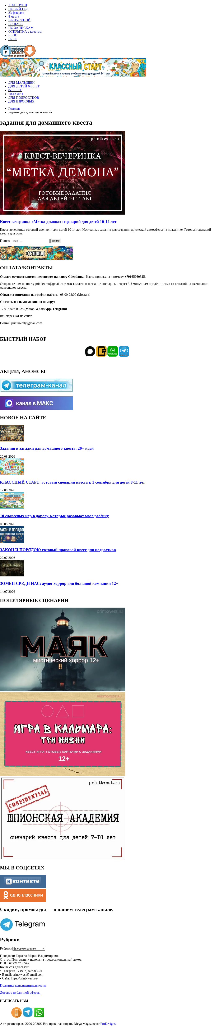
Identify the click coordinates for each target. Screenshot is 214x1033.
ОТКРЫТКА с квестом (25, 31)
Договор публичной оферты (20, 992)
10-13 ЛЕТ (15, 94)
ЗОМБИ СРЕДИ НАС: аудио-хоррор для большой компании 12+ (59, 583)
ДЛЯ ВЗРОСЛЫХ (21, 101)
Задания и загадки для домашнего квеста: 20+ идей (47, 448)
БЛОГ (12, 35)
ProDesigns (108, 1023)
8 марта (13, 16)
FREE (12, 39)
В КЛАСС (15, 24)
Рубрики (6, 948)
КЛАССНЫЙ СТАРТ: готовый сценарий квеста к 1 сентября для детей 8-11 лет (72, 482)
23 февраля (16, 12)
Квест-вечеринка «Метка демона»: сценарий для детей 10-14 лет (58, 221)
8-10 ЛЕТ (15, 90)
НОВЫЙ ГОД (18, 9)
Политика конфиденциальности (23, 985)
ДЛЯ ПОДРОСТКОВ (23, 97)
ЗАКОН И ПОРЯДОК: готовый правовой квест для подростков (58, 550)
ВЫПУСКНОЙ (19, 20)
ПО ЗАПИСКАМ (20, 27)
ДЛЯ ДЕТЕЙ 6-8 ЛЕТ (24, 86)
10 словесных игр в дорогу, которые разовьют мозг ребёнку (54, 516)
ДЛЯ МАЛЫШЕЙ (21, 82)
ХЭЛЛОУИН (17, 5)
